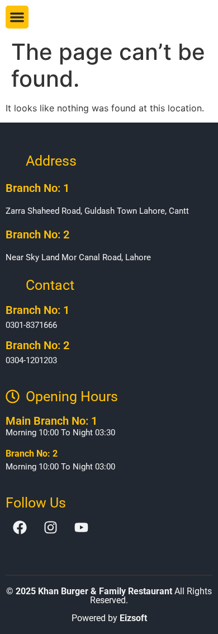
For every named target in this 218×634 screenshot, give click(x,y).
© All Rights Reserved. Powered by (109, 604)
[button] (17, 17)
